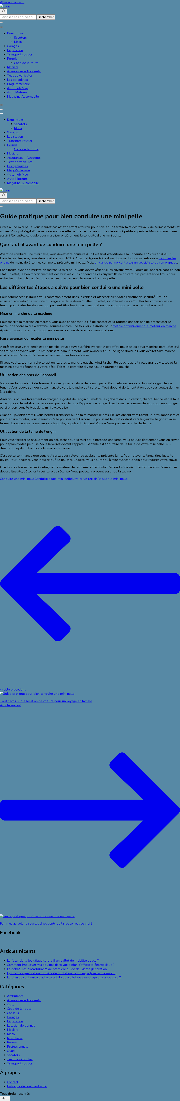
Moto (18, 42)
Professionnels (17, 1046)
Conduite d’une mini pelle (53, 479)
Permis (12, 59)
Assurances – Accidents (24, 71)
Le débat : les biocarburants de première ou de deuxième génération (57, 969)
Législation (15, 50)
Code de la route (26, 63)
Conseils (13, 1013)
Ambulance (15, 996)
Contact (12, 1082)
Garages (13, 46)
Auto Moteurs (17, 92)
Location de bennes (21, 1025)
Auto (10, 1004)
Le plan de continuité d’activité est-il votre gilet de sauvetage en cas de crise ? (64, 977)
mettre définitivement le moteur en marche (144, 326)
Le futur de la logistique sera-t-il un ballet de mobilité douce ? (53, 960)
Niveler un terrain (85, 479)
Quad (11, 1051)
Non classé (14, 1038)
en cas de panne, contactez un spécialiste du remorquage (136, 262)
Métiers (12, 67)
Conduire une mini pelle (17, 479)
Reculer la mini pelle (113, 479)
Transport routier (19, 54)
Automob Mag (17, 88)
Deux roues (15, 33)
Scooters (20, 37)
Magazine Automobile (23, 96)
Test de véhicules (20, 75)
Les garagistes (17, 80)
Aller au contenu (12, 2)
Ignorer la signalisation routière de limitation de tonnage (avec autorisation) (61, 973)
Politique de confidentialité (27, 1086)
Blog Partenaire (18, 84)
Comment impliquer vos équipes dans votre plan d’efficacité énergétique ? (61, 965)
